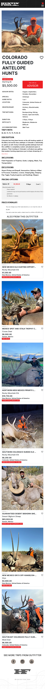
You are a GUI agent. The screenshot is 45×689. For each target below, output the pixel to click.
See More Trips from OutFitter (22, 655)
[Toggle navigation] (42, 6)
